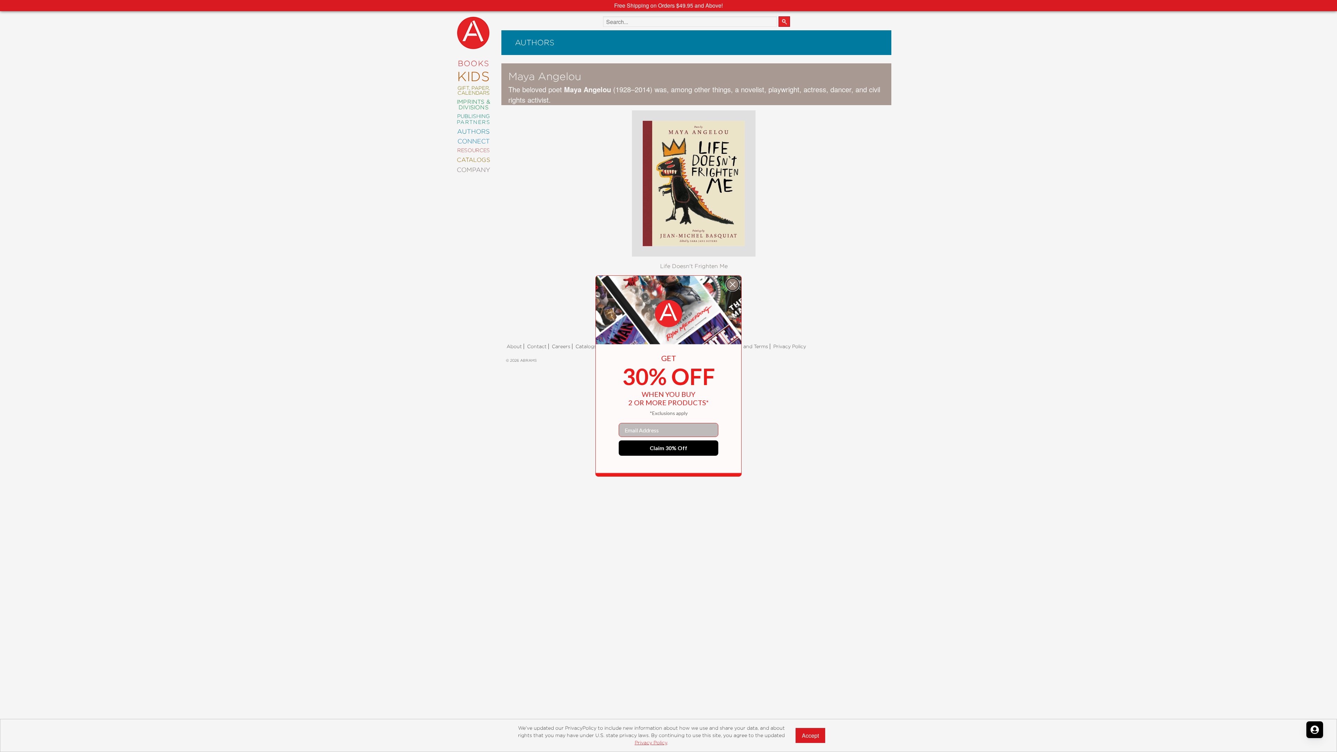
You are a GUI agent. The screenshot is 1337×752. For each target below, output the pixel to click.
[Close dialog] (732, 284)
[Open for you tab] (1314, 729)
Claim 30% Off (668, 448)
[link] (668, 314)
